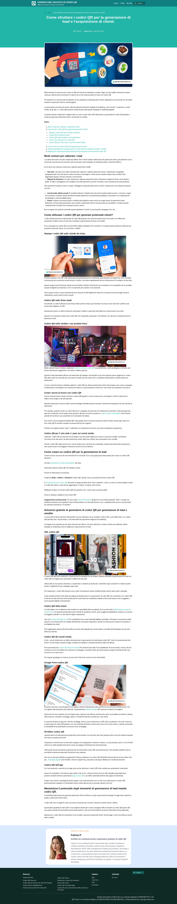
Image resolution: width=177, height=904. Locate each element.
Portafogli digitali (54, 760)
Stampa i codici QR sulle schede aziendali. (64, 132)
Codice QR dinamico (29, 880)
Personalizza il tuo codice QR (57, 482)
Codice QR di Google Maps (66, 885)
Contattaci (95, 885)
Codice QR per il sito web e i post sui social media (67, 142)
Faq (122, 3)
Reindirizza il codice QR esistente (68, 880)
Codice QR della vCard (60, 619)
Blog (129, 3)
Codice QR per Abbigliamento (32, 885)
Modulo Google (92, 709)
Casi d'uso (95, 880)
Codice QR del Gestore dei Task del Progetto (37, 883)
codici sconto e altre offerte (111, 413)
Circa (116, 3)
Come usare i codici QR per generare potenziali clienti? (68, 129)
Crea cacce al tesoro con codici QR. (62, 140)
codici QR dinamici (85, 500)
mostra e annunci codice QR (84, 368)
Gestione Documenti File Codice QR (34, 888)
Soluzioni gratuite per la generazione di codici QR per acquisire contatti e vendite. (77, 149)
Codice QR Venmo (63, 878)
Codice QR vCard (63, 883)
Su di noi (114, 877)
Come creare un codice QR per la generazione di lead (67, 146)
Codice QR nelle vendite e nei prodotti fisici (64, 137)
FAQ (93, 882)
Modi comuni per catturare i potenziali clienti (63, 127)
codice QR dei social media (69, 647)
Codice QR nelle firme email (59, 135)
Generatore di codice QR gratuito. (62, 463)
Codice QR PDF (28, 877)
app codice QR (78, 776)
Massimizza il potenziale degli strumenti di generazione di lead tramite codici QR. (77, 151)
